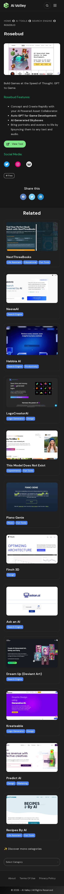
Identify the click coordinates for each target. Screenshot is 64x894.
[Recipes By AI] (32, 809)
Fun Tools (44, 262)
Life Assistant (14, 262)
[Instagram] (18, 164)
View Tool (17, 144)
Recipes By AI (16, 830)
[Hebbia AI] (32, 340)
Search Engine (15, 314)
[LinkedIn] (40, 197)
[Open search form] (47, 5)
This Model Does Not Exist (25, 465)
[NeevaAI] (32, 288)
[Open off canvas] (55, 5)
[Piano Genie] (32, 497)
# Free (9, 175)
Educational (30, 262)
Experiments (14, 470)
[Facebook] (23, 197)
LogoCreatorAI (17, 413)
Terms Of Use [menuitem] (27, 878)
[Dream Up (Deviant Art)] (32, 653)
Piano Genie (15, 518)
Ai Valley (18, 5)
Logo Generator (16, 418)
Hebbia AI (13, 361)
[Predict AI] (32, 757)
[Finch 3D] (32, 549)
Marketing (22, 783)
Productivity (31, 366)
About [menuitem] (12, 878)
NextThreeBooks (18, 257)
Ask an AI (13, 622)
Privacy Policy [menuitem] (47, 878)
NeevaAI (12, 309)
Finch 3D (12, 570)
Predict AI (13, 778)
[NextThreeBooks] (32, 236)
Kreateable (14, 726)
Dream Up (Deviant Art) (24, 674)
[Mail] (29, 164)
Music (11, 522)
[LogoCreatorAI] (32, 392)
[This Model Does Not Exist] (32, 445)
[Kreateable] (32, 705)
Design (30, 418)
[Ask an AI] (32, 601)
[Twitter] (6, 164)
